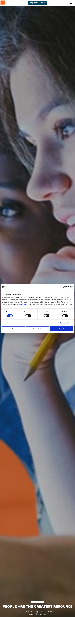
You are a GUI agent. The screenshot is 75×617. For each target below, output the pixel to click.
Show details (64, 323)
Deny (14, 329)
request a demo (36, 3)
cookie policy (23, 304)
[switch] (28, 315)
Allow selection (37, 329)
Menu (71, 3)
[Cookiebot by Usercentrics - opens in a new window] (64, 287)
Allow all (61, 329)
